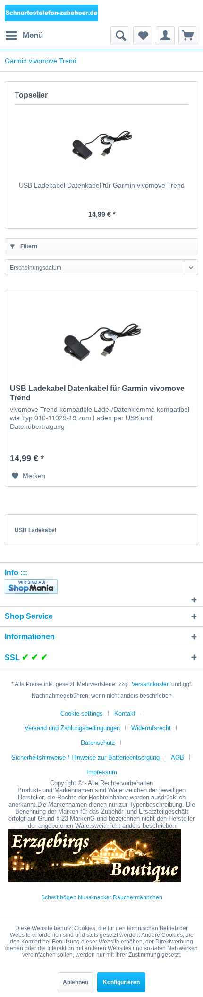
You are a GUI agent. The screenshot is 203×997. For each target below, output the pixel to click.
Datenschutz (98, 742)
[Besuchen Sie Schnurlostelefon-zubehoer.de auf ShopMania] (101, 586)
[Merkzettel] (142, 35)
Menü (33, 35)
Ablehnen (75, 982)
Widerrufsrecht (151, 728)
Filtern (28, 246)
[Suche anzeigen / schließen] (119, 35)
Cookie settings (81, 713)
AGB (177, 757)
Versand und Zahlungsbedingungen (72, 728)
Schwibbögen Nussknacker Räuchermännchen (101, 897)
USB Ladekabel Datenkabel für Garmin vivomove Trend (102, 185)
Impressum (101, 772)
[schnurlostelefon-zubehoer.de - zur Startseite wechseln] (52, 13)
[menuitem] (24, 35)
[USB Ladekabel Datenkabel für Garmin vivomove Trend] (101, 142)
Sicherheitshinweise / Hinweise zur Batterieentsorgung (85, 757)
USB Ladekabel (35, 530)
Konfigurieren (121, 982)
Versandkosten (151, 684)
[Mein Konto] (165, 35)
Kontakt (124, 713)
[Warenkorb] (187, 35)
